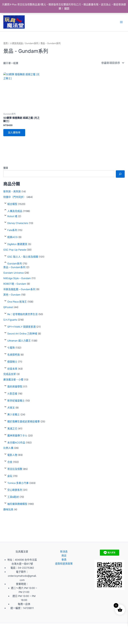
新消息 (64, 551)
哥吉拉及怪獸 (14, 469)
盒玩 (9, 476)
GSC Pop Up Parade (14, 249)
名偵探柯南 (13, 354)
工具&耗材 (13, 496)
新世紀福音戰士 (16, 400)
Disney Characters (17, 223)
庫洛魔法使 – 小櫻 (13, 379)
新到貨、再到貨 (12, 191)
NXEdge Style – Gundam (17, 278)
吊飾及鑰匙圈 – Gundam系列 (19, 289)
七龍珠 (11, 347)
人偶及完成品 (14, 211)
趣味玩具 (8, 509)
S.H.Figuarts (10, 319)
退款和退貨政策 (64, 563)
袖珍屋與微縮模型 (17, 503)
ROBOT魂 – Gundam (14, 283)
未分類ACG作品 (16, 442)
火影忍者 (12, 393)
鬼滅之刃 (12, 428)
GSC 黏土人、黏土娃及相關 (22, 256)
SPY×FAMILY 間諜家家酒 (21, 326)
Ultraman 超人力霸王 (19, 340)
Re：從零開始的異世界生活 (22, 314)
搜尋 (5, 167)
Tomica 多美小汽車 (18, 483)
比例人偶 (8, 447)
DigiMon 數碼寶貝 (17, 244)
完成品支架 (9, 374)
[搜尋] (120, 174)
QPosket (8, 307)
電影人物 (12, 455)
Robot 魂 (12, 216)
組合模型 (12, 204)
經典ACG (12, 237)
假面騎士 (12, 361)
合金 (9, 462)
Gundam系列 (14, 263)
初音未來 (12, 368)
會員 (64, 559)
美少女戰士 (13, 414)
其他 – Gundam (11, 294)
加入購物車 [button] (14, 132)
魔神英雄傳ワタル (17, 435)
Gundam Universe (13, 272)
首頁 (5, 43)
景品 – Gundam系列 (14, 267)
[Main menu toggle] (121, 22)
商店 (64, 555)
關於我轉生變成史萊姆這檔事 (23, 421)
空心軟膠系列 (14, 489)
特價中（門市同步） (14, 197)
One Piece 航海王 (17, 301)
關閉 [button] (66, 8)
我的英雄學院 (14, 386)
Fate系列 (12, 230)
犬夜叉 (11, 407)
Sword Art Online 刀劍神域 (22, 333)
